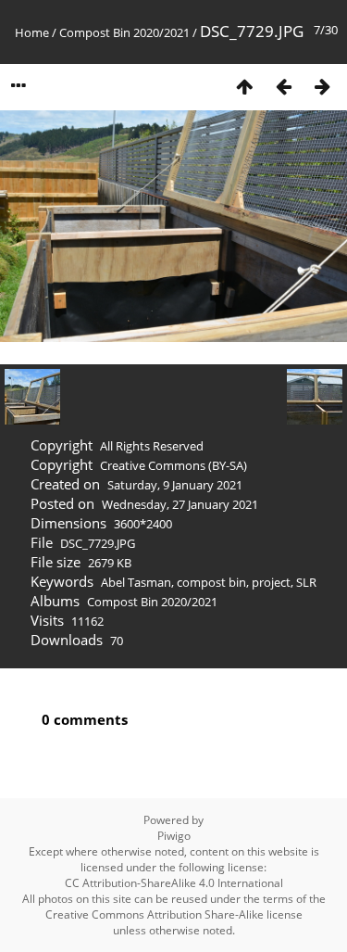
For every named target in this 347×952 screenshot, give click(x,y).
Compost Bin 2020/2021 (124, 32)
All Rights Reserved (152, 446)
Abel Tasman (136, 582)
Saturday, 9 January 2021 (174, 484)
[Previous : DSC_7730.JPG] (283, 85)
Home (32, 32)
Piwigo (174, 836)
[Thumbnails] (244, 85)
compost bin (211, 582)
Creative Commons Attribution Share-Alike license (174, 914)
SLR (306, 582)
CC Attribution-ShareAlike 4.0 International (174, 883)
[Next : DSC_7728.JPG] (322, 85)
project (271, 582)
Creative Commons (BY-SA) (173, 465)
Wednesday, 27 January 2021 (180, 504)
